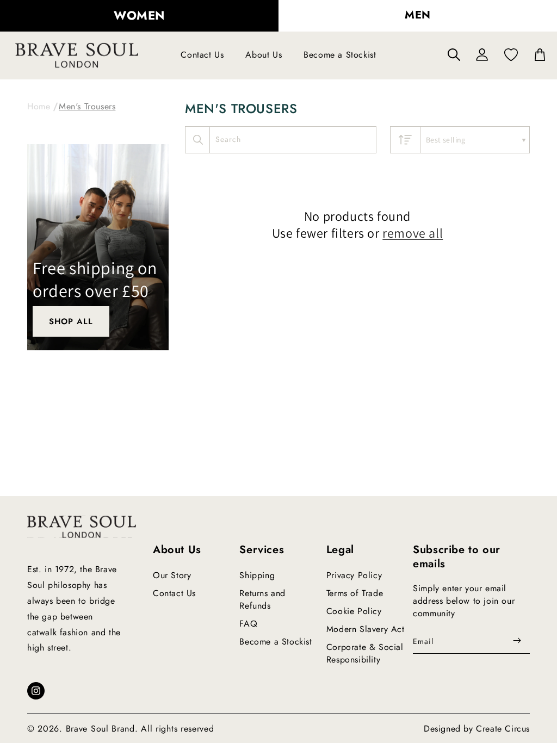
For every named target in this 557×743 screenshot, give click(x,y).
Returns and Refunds (262, 599)
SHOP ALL (71, 321)
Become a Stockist (275, 641)
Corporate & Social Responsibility (365, 653)
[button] (454, 54)
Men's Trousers (87, 106)
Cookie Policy (354, 611)
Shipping (257, 575)
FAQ (248, 623)
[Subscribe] (517, 640)
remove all (412, 233)
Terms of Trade (354, 593)
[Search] (198, 140)
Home (38, 106)
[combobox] (280, 139)
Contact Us (174, 593)
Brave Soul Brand (100, 728)
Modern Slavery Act (365, 629)
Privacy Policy (354, 575)
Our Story (172, 575)
